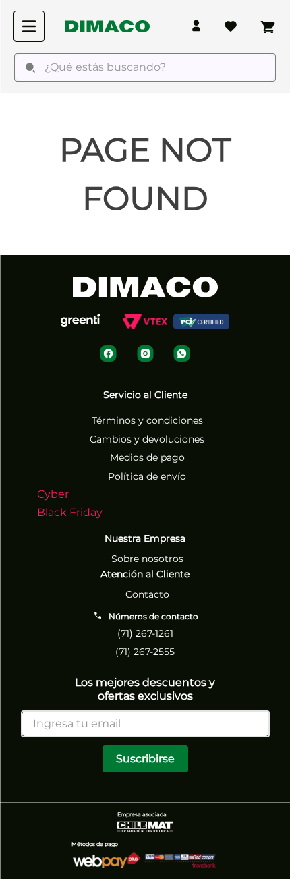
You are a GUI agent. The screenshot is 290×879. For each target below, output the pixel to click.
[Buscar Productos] (30, 67)
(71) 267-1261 (145, 633)
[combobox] (145, 67)
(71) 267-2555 (145, 652)
